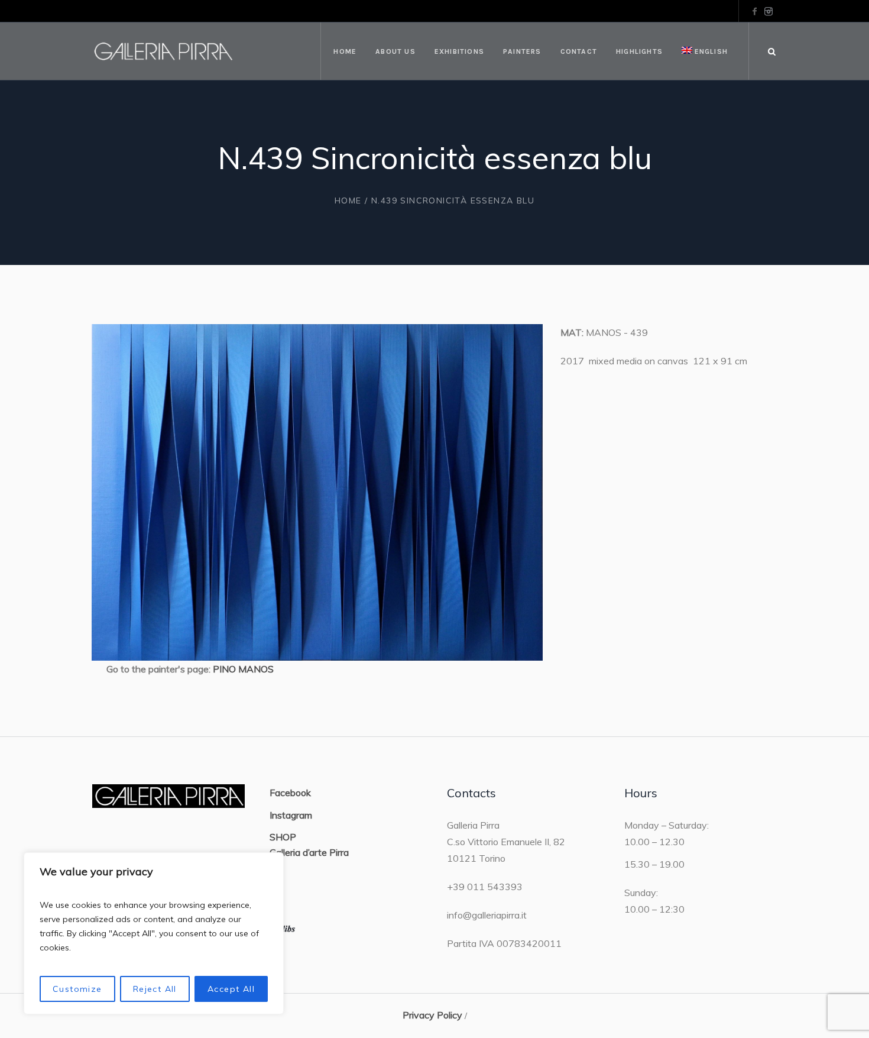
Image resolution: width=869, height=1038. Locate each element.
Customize (77, 989)
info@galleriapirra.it (487, 915)
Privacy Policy (432, 1015)
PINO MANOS (243, 669)
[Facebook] (754, 11)
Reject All (155, 989)
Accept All (231, 989)
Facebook (290, 792)
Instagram (291, 815)
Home (348, 200)
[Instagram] (768, 11)
